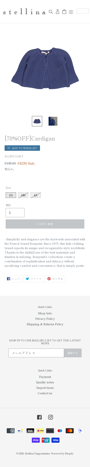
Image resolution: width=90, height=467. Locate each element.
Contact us (45, 393)
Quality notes (45, 382)
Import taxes (45, 387)
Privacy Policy (45, 318)
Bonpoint (14, 156)
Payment (45, 377)
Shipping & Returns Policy (45, 324)
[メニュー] (71, 11)
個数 (8, 205)
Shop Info (45, 313)
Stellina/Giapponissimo (37, 453)
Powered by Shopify (62, 453)
